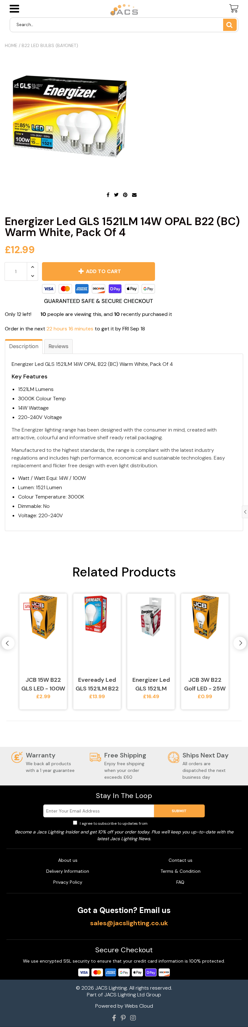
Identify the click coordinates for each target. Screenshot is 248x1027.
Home (11, 45)
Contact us (180, 860)
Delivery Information (67, 871)
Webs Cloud (139, 1006)
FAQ (180, 882)
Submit (179, 810)
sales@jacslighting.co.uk (129, 923)
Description (23, 346)
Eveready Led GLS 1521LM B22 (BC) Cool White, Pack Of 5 (97, 684)
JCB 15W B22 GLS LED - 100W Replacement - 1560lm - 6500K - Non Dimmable (43, 684)
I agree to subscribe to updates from (127, 823)
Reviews (58, 346)
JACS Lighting (111, 987)
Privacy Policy (162, 823)
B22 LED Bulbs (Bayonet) (50, 45)
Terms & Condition (180, 871)
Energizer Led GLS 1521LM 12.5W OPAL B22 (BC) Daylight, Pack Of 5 (150, 684)
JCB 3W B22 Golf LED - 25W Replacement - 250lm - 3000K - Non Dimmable (205, 684)
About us (68, 860)
